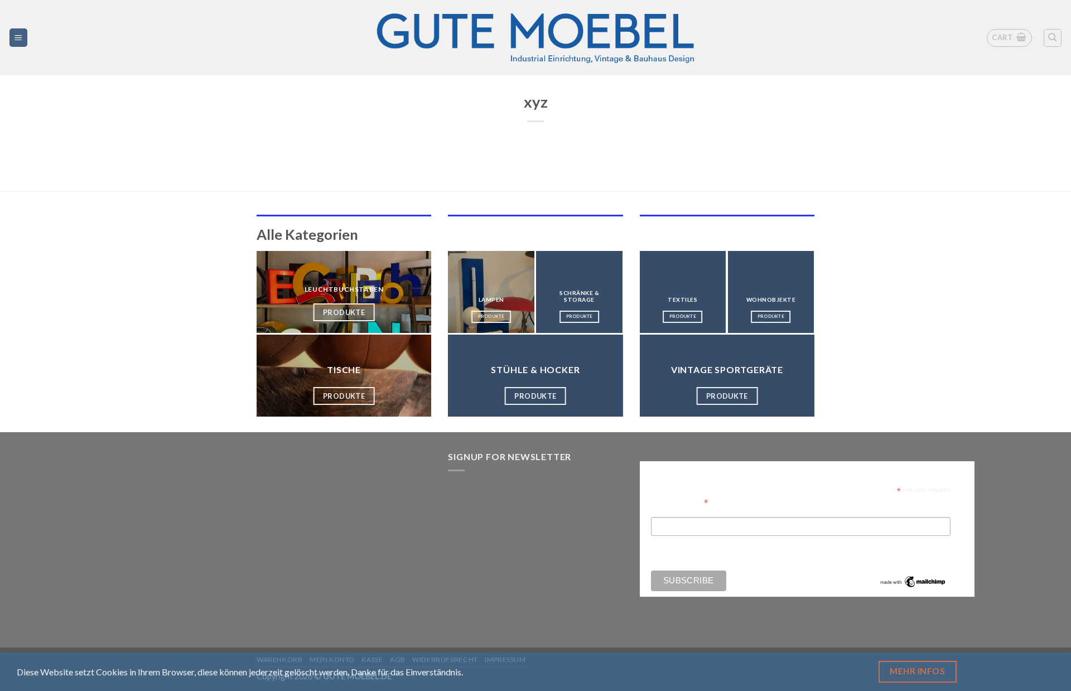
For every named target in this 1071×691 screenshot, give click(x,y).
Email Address (679, 501)
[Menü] (18, 37)
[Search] (1053, 38)
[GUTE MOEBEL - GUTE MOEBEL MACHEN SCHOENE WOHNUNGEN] (535, 37)
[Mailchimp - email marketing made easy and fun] (913, 581)
